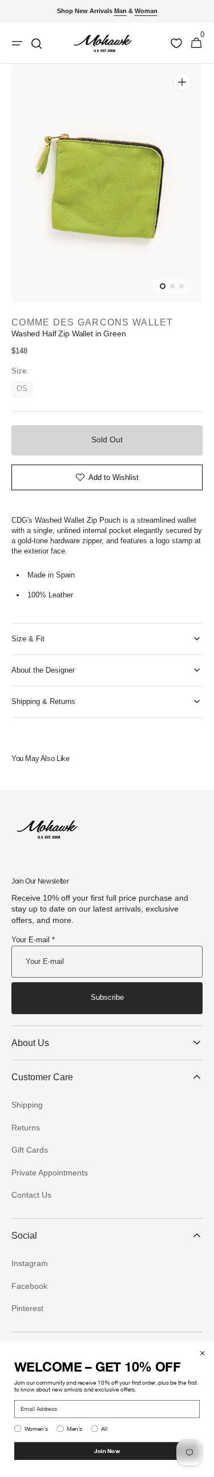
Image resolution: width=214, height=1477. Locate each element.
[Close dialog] (202, 1353)
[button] (196, 43)
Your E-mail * (33, 939)
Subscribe (107, 997)
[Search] (36, 43)
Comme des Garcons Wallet (92, 322)
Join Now (106, 1450)
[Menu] (17, 43)
